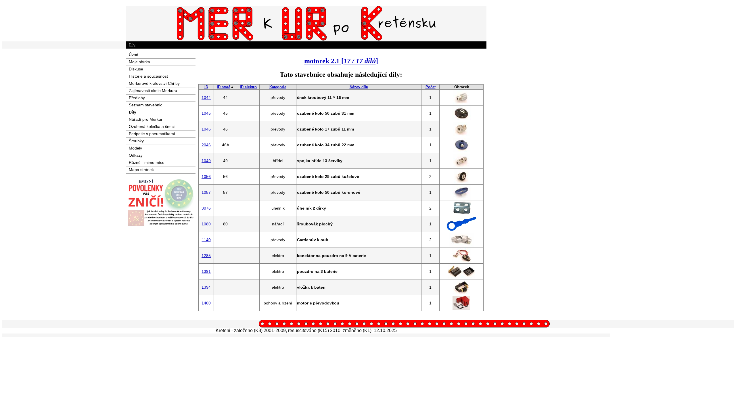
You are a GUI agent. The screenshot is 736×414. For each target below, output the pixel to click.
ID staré (223, 87)
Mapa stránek (141, 169)
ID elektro (248, 87)
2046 (206, 145)
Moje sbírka (139, 62)
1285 (206, 255)
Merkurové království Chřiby (154, 83)
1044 (206, 97)
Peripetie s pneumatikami (152, 133)
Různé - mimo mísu (146, 162)
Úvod (133, 54)
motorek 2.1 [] (341, 61)
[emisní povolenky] (160, 225)
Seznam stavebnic (145, 105)
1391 (206, 271)
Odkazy (136, 155)
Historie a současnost (148, 76)
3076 (206, 208)
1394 (206, 287)
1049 (206, 160)
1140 (206, 239)
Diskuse (136, 69)
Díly (132, 45)
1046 (206, 129)
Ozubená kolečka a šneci (152, 126)
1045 (206, 113)
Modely (135, 148)
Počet (430, 87)
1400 (206, 303)
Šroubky (136, 141)
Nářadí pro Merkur (145, 119)
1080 (206, 224)
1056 (206, 176)
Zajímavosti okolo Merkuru (153, 90)
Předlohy (137, 97)
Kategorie (277, 87)
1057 (206, 192)
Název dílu (359, 87)
